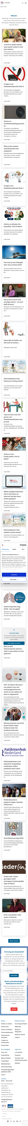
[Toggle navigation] (25, 3)
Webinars (18, 1026)
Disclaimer (4, 1113)
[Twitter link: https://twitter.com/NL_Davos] (11, 1121)
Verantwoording (6, 1067)
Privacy (4, 1116)
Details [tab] (14, 549)
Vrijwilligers (5, 1061)
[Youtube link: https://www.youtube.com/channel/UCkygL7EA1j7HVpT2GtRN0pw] (17, 1121)
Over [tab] (23, 549)
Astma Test (5, 1026)
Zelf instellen (13, 579)
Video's (17, 1037)
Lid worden (18, 1052)
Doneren (18, 1055)
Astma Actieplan (6, 1029)
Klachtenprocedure (6, 1118)
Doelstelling (5, 1055)
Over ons (4, 1052)
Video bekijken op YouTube (14, 643)
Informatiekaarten (7, 1032)
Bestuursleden (6, 1058)
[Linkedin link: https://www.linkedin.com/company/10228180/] (14, 1121)
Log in (3, 1075)
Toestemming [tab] (5, 549)
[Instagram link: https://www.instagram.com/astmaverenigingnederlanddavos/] (20, 1121)
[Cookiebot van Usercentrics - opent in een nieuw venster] (20, 545)
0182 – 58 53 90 (6, 1081)
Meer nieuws (14, 941)
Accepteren (14, 574)
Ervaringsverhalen (21, 1024)
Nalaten (17, 1063)
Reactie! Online (20, 1034)
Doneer (14, 1009)
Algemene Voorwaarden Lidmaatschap (11, 1111)
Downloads (5, 1045)
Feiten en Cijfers (6, 1024)
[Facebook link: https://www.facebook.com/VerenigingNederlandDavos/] (8, 1121)
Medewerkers (5, 1064)
